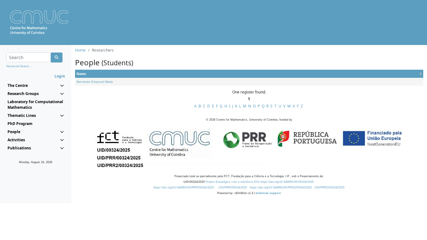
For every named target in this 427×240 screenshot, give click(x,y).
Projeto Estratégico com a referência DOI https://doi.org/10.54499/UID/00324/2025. (260, 181)
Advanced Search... (19, 66)
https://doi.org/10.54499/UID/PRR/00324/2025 (183, 187)
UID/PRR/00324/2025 (233, 187)
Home (80, 50)
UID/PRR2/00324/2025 (329, 187)
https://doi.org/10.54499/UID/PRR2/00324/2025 (281, 187)
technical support (268, 193)
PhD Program (20, 123)
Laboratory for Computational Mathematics (35, 104)
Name (81, 74)
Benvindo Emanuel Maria (95, 81)
